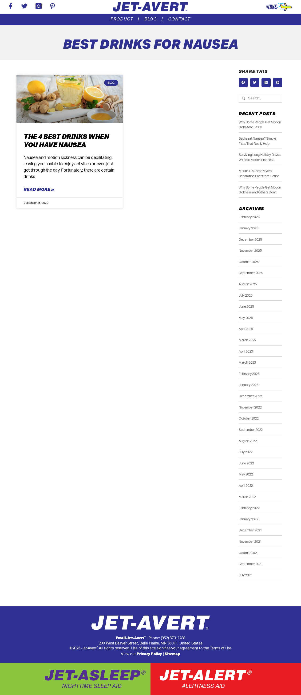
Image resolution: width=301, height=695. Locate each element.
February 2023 (249, 374)
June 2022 (246, 463)
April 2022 (246, 485)
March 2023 (247, 362)
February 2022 (249, 508)
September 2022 (251, 430)
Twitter (24, 7)
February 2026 (249, 217)
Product (122, 19)
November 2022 (250, 407)
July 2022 (246, 452)
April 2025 (246, 329)
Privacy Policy (149, 653)
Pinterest (52, 7)
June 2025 (246, 306)
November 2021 (250, 541)
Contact (179, 19)
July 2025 (246, 295)
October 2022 (249, 418)
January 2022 (248, 519)
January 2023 (248, 385)
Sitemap (172, 653)
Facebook (10, 7)
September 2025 (251, 273)
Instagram (39, 7)
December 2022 (250, 396)
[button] (243, 82)
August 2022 (248, 441)
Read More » (39, 189)
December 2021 (250, 530)
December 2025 (250, 239)
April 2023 (246, 351)
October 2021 (249, 553)
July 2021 (246, 575)
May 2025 (246, 318)
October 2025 (249, 262)
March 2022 (247, 497)
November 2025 (250, 250)
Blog (150, 19)
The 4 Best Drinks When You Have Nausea (66, 140)
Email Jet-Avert (131, 637)
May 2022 (246, 474)
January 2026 (248, 228)
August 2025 (248, 284)
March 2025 (247, 340)
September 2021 (251, 564)
